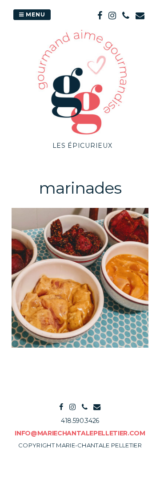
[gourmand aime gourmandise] (82, 135)
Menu (34, 14)
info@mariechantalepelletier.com (80, 433)
